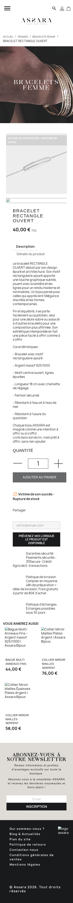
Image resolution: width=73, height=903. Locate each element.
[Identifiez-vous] (62, 8)
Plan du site (20, 839)
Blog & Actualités (25, 834)
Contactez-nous (24, 850)
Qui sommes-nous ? (27, 829)
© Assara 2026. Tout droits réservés (35, 889)
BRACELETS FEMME (36, 84)
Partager (31, 510)
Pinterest (52, 510)
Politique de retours (28, 844)
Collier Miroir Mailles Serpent (53, 663)
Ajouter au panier (39, 477)
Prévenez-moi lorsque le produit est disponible (36, 539)
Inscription (36, 806)
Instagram (40, 874)
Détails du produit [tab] (31, 254)
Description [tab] (25, 246)
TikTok (51, 874)
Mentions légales (25, 864)
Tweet (42, 510)
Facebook (18, 874)
